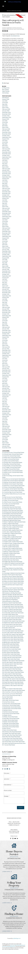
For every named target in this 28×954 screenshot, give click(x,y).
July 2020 (4, 219)
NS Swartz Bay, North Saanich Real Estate (13, 589)
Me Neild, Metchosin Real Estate (10, 560)
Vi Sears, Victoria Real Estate (9, 730)
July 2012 (4, 378)
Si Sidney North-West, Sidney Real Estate (12, 637)
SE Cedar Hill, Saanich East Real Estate (12, 611)
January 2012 (5, 388)
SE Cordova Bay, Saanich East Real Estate (13, 612)
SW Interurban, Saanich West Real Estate (13, 672)
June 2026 (5, 102)
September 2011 (6, 395)
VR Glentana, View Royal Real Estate (11, 731)
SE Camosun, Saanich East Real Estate (12, 609)
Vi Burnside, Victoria (7, 698)
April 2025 (4, 125)
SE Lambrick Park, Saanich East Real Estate (13, 621)
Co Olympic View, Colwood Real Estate (12, 462)
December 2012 (6, 370)
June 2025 (5, 122)
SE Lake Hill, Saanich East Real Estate (11, 619)
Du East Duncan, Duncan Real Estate (12, 497)
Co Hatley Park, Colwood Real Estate (11, 457)
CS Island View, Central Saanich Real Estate (13, 480)
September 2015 (6, 315)
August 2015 (5, 317)
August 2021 (5, 198)
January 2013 (5, 368)
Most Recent (5, 97)
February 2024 (6, 148)
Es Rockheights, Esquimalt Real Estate (12, 513)
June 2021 (5, 201)
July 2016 (4, 299)
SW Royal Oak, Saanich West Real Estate (12, 682)
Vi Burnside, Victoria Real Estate (10, 700)
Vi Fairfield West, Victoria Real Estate (11, 708)
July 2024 (4, 140)
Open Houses (5, 91)
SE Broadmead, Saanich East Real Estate (15, 29)
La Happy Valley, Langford (9, 535)
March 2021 (5, 206)
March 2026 (5, 107)
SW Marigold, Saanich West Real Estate (12, 675)
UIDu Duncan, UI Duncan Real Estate (12, 693)
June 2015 (4, 320)
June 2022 (5, 182)
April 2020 (5, 224)
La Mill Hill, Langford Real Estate (10, 546)
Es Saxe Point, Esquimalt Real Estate (11, 515)
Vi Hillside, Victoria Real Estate (10, 716)
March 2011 (5, 405)
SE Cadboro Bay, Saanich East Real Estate (13, 607)
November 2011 (6, 391)
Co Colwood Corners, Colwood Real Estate (13, 452)
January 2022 (5, 190)
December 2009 (6, 429)
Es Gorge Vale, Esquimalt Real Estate (11, 508)
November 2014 (6, 332)
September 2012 (6, 375)
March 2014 (5, 345)
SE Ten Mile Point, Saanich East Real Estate (13, 634)
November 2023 (6, 153)
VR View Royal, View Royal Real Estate (12, 738)
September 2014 (6, 335)
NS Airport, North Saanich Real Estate (12, 574)
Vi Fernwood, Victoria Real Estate (10, 713)
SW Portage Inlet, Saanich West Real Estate (13, 679)
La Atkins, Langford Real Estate (10, 523)
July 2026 (4, 101)
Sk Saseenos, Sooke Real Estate (10, 650)
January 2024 (5, 150)
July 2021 (4, 200)
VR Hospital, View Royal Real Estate (11, 733)
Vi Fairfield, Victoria (7, 710)
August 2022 (5, 178)
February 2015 (6, 327)
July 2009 (4, 438)
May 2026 (4, 104)
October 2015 (5, 314)
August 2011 (5, 396)
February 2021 (6, 208)
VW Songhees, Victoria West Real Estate (12, 740)
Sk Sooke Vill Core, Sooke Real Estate (11, 655)
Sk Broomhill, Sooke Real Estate (10, 644)
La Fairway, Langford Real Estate (10, 528)
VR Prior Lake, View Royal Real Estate (12, 735)
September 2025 (6, 117)
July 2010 (4, 418)
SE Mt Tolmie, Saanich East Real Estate (12, 626)
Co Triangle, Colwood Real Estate (10, 469)
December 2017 (6, 271)
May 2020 (4, 223)
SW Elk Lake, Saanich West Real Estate (12, 662)
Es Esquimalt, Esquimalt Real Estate (11, 507)
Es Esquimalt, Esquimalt (8, 505)
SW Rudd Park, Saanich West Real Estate (13, 683)
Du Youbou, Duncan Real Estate (10, 503)
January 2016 (5, 309)
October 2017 (5, 274)
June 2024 (5, 142)
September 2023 (6, 157)
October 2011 (5, 393)
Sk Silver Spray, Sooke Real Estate (11, 652)
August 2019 (5, 238)
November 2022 (6, 173)
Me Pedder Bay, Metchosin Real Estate (12, 561)
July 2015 (4, 319)
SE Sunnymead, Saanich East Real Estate (12, 631)
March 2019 (5, 246)
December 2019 (6, 231)
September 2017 (6, 276)
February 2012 (6, 386)
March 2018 (5, 266)
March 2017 (5, 286)
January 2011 (5, 408)
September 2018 (6, 256)
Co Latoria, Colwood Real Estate (10, 460)
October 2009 (6, 433)
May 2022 (4, 183)
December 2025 (6, 112)
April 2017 (4, 284)
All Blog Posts (5, 88)
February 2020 (6, 228)
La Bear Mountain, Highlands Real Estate (12, 525)
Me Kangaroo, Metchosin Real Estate (11, 556)
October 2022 (6, 175)
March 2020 (5, 226)
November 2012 (6, 371)
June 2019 (5, 241)
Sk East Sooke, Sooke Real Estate (10, 645)
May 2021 (4, 203)
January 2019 (5, 249)
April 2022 (5, 185)
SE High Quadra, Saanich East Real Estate (13, 617)
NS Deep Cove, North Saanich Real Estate (13, 581)
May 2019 (4, 243)
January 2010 (5, 428)
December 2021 (6, 191)
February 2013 (6, 367)
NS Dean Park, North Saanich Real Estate (13, 579)
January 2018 (5, 269)
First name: (7, 773)
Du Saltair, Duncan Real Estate (10, 500)
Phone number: (8, 790)
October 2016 (5, 294)
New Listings (5, 89)
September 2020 (6, 216)
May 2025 (4, 124)
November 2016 (6, 292)
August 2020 (5, 218)
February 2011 (6, 406)
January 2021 (5, 210)
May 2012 (4, 381)
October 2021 (5, 195)
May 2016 (4, 302)
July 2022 (4, 180)
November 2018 (6, 253)
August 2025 (5, 119)
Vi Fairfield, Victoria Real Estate (10, 712)
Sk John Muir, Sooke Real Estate (10, 647)
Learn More (6, 871)
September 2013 (6, 355)
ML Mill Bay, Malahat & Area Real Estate (12, 568)
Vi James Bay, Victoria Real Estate (10, 718)
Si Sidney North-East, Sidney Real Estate (12, 636)
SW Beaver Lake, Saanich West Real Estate (13, 660)
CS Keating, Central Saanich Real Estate (12, 482)
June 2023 (5, 162)
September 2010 (6, 414)
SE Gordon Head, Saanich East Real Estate (13, 616)
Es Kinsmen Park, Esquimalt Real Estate (12, 510)
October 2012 (5, 373)
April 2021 (4, 205)
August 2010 (5, 416)
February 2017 (6, 287)
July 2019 (4, 239)
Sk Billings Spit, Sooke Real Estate (11, 642)
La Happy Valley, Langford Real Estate (12, 536)
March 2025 (5, 127)
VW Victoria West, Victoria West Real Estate (13, 741)
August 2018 (5, 257)
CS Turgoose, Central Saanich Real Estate (13, 488)
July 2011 (4, 398)
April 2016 (4, 304)
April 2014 (4, 343)
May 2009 (4, 441)
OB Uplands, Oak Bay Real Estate (11, 598)
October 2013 (5, 353)
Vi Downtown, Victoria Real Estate (11, 705)
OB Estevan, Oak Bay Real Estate (10, 591)
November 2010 (6, 411)
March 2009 (5, 442)
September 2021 (6, 196)
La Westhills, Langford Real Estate (11, 553)
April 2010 (4, 423)
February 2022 (6, 188)
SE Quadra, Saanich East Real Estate (11, 629)
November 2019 (6, 233)
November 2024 (6, 134)
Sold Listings (5, 93)
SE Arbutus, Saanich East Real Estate (11, 602)
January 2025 (5, 130)
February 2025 (6, 129)
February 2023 (6, 168)
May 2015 (4, 322)
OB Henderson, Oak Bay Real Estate (11, 593)
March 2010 (5, 424)
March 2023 (5, 167)
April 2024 (5, 145)
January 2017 (5, 289)
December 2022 (6, 172)
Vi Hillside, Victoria (6, 715)
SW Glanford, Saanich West (9, 665)
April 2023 (5, 165)
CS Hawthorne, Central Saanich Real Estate (13, 479)
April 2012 (4, 383)
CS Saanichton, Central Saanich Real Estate (13, 485)
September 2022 (6, 177)
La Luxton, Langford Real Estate (10, 545)
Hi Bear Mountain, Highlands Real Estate (12, 517)
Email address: (7, 784)
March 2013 (5, 365)
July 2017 (4, 279)
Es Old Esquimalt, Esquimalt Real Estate (12, 512)
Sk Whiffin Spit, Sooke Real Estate (11, 659)
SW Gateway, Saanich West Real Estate (12, 664)
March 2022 (5, 186)
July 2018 (4, 259)
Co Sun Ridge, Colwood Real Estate (11, 467)
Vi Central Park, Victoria (8, 702)
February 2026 (6, 109)
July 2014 (4, 338)
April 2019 (4, 244)
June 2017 (5, 281)
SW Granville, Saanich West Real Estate (12, 670)
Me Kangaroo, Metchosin (8, 555)
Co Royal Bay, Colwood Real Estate (11, 464)
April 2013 (4, 363)
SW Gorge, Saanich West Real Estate (11, 669)
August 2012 (5, 376)
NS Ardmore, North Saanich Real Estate (12, 576)
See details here (15, 35)
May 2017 (4, 282)
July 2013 (4, 358)
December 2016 (6, 291)
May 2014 (4, 342)
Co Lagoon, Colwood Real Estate (10, 459)
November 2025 (6, 114)
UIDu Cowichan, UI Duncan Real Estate (12, 692)
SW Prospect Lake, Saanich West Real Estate (13, 680)
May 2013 (4, 362)
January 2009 (5, 446)
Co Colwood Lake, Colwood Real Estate (12, 454)
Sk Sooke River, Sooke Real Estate (11, 654)
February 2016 (6, 307)
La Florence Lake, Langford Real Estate (12, 530)
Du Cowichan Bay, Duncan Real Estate (12, 492)
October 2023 (6, 155)
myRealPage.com (17, 938)
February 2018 (6, 267)
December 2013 (6, 350)
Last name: (6, 779)
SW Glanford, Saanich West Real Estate (12, 667)
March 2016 (5, 305)
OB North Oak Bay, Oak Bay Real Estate (12, 594)
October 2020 (6, 215)
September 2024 (6, 137)
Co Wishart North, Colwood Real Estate (12, 470)
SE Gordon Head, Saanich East (10, 614)
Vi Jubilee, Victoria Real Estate (10, 720)
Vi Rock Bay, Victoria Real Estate (10, 725)
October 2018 (5, 254)
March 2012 (5, 385)
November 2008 (6, 447)
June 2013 (5, 360)
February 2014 (6, 347)
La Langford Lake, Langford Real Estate (12, 541)
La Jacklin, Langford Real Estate (10, 540)
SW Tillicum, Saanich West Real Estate (12, 688)
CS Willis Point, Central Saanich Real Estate (13, 490)
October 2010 (5, 413)
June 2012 (5, 380)
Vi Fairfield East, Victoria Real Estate (11, 707)
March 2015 (5, 325)
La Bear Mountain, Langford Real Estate (12, 527)
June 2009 (5, 439)
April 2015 (4, 324)
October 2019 (5, 234)
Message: (6, 796)
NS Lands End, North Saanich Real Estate (13, 583)
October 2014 (5, 333)
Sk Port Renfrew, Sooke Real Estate (11, 649)
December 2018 (6, 251)
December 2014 (6, 330)
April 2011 (4, 403)
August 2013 (5, 357)
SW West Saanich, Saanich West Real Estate (13, 690)
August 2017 (5, 277)
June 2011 (4, 400)
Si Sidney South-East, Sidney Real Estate (12, 639)
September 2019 (6, 236)
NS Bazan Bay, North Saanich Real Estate (12, 578)
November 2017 (6, 272)
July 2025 (4, 120)
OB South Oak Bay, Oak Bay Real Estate (12, 596)
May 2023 (4, 163)
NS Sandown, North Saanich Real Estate (12, 588)
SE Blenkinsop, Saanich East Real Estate (12, 604)
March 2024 (5, 147)
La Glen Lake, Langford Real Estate (11, 531)
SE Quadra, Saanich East (8, 627)
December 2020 (6, 211)
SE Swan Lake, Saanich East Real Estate (12, 632)
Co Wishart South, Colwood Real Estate (12, 472)
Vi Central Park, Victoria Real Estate (11, 703)
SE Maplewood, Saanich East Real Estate (12, 622)
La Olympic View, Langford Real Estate (12, 548)
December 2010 (6, 409)
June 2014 (5, 340)
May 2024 (4, 144)
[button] (2, 768)
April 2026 (4, 105)
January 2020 (5, 229)
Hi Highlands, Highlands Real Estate (11, 520)
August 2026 (5, 99)
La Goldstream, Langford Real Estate (11, 533)
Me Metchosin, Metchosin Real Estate (12, 558)
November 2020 (6, 213)
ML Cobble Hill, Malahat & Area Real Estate (13, 563)
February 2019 (6, 248)
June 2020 (5, 221)
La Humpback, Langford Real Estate (11, 538)
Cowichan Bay (6, 474)
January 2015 (5, 328)
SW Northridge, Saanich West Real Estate (13, 677)
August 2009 (5, 436)
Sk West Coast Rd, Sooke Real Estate (11, 657)
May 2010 (4, 421)
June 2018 (5, 261)
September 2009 (6, 434)
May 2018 (4, 262)
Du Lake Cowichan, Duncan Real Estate (12, 498)
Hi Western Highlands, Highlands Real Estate (13, 522)
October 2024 (6, 135)
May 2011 (4, 401)
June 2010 (5, 419)
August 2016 (5, 297)
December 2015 (6, 310)
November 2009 (6, 431)
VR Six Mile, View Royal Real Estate (11, 736)
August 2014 (5, 337)
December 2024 (6, 132)
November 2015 (6, 312)
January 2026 (5, 110)
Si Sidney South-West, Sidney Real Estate (13, 640)
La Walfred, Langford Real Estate (10, 551)
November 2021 (6, 193)
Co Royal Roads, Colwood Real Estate (11, 465)
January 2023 (5, 170)
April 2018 (4, 264)
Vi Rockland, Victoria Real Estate (10, 726)
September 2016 (6, 296)
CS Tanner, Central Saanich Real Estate (12, 487)
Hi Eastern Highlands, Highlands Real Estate (13, 518)
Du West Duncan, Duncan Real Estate (12, 502)
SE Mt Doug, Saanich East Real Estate (12, 624)
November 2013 (6, 352)
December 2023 (6, 152)
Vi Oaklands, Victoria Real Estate (10, 723)
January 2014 (5, 348)
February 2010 (6, 426)
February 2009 (6, 444)
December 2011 (6, 390)
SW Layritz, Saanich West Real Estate (11, 674)
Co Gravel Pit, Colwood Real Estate (11, 456)
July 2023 (4, 160)
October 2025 (6, 115)
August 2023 (5, 158)
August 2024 (5, 139)
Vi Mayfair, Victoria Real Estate (10, 721)
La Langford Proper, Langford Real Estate (13, 543)
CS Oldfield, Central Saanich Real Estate (12, 484)
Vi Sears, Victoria (6, 728)
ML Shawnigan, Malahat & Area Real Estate (13, 573)
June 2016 (4, 300)
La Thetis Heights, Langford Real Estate (12, 550)
